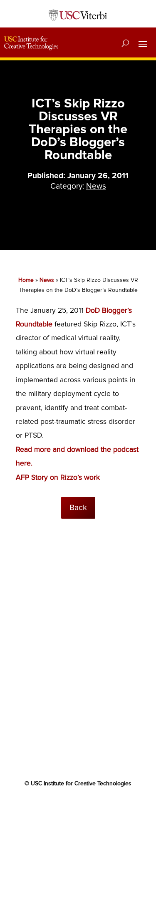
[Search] (125, 43)
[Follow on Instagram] (111, 807)
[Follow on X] (61, 807)
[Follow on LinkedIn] (95, 807)
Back (78, 508)
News (96, 186)
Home (26, 280)
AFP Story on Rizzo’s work (58, 477)
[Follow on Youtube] (78, 807)
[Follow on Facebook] (45, 807)
